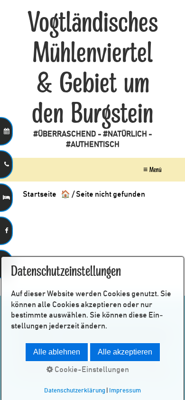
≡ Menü (152, 169)
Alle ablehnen (56, 352)
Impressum (125, 390)
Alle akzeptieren (125, 352)
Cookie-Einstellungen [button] (91, 369)
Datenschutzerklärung (74, 390)
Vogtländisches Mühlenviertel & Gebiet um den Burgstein (93, 68)
